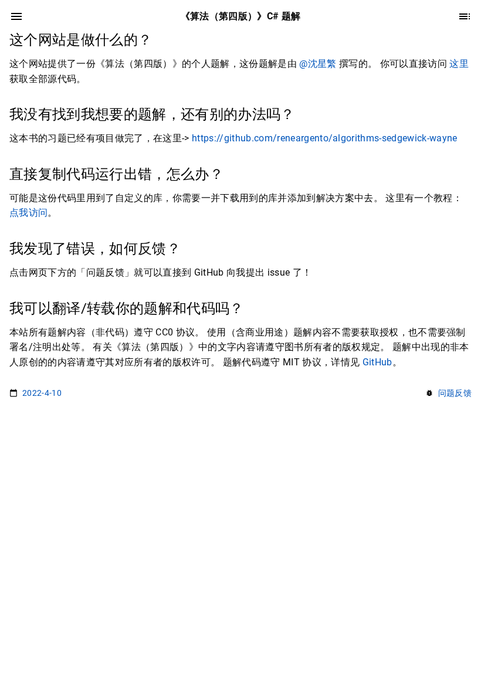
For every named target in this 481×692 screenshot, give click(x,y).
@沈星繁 (317, 63)
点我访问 (28, 212)
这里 (459, 63)
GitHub (377, 362)
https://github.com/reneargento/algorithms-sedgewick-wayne (325, 138)
